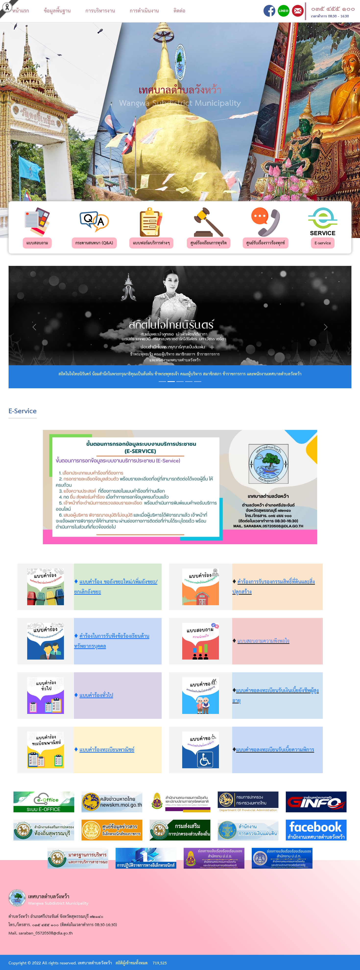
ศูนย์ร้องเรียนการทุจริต (209, 243)
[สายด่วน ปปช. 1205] (214, 858)
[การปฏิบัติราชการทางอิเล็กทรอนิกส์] (146, 858)
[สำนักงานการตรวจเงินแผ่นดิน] (248, 830)
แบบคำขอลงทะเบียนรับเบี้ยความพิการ (275, 750)
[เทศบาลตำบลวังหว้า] (269, 11)
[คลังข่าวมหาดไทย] (112, 802)
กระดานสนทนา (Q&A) (94, 243)
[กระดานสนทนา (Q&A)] (94, 222)
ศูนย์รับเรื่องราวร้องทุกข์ (265, 243)
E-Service (23, 411)
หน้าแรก (20, 11)
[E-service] (322, 222)
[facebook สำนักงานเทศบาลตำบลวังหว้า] (316, 830)
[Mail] (298, 11)
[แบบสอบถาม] (37, 222)
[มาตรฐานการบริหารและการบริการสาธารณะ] (78, 858)
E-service (323, 243)
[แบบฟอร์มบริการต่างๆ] (151, 222)
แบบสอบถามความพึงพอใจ (263, 641)
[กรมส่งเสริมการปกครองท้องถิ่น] (180, 830)
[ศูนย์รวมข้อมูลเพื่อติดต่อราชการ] (317, 802)
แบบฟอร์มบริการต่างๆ (151, 243)
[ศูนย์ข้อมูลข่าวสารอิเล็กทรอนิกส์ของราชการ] (112, 830)
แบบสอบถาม (37, 243)
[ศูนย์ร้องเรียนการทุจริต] (208, 222)
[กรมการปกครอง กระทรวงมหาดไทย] (248, 802)
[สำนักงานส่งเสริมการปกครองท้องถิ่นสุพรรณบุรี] (43, 830)
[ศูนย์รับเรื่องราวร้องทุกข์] (265, 222)
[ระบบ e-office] (43, 802)
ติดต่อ (179, 11)
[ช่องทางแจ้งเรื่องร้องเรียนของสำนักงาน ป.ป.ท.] (282, 858)
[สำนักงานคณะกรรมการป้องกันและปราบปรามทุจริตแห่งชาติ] (180, 802)
